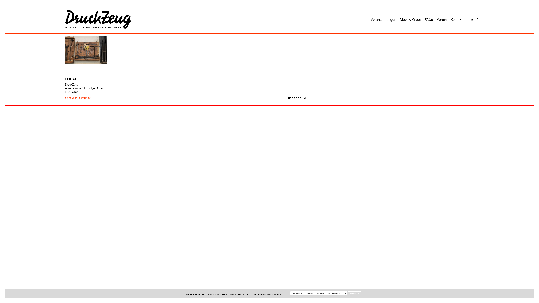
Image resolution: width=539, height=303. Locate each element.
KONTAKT (72, 79)
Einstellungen (354, 293)
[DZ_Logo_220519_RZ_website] (95, 19)
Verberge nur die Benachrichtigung (331, 293)
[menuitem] (383, 19)
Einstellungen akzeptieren (303, 293)
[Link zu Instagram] (472, 19)
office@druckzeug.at (78, 98)
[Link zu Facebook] (477, 19)
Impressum (297, 98)
